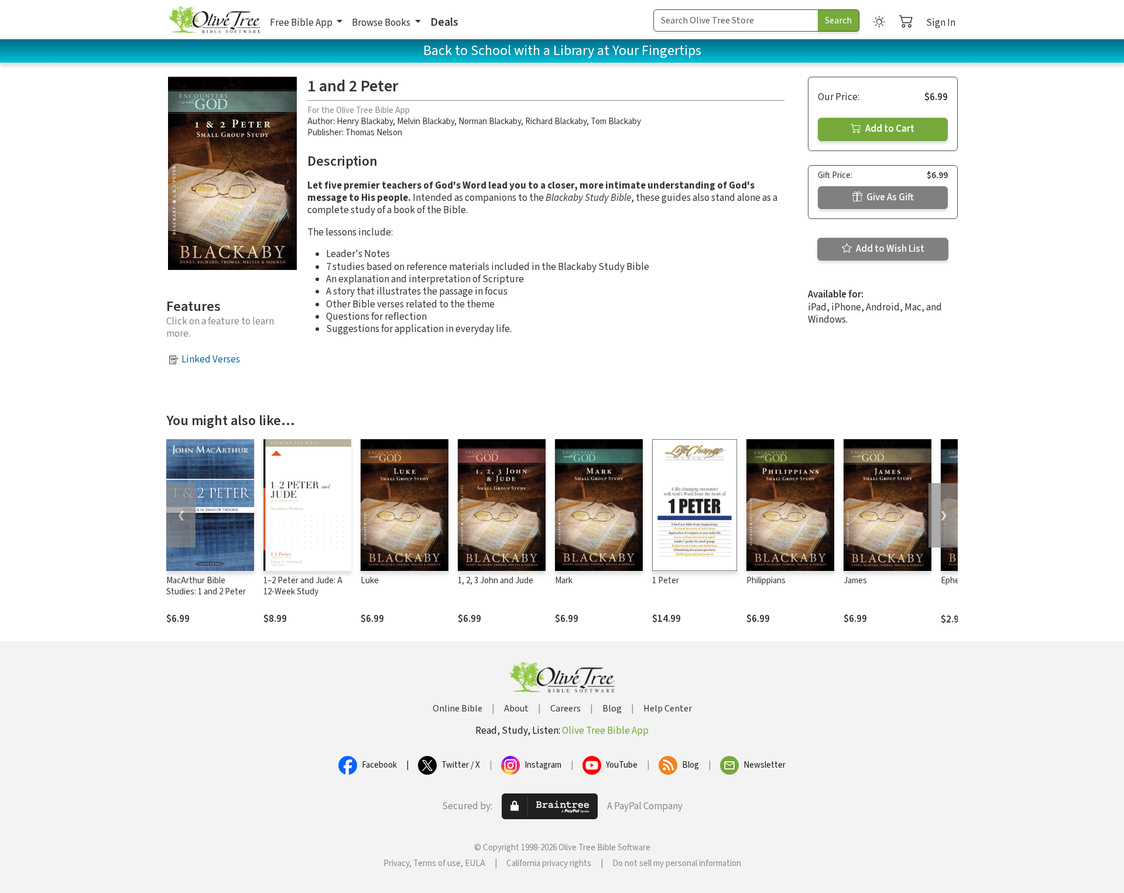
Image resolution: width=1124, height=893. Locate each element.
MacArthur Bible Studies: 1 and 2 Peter (206, 586)
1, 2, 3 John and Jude (495, 580)
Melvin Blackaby (425, 121)
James (855, 580)
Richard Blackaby (556, 121)
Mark (564, 580)
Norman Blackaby (489, 121)
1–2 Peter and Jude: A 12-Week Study (302, 586)
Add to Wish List (889, 249)
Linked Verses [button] (210, 360)
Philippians (766, 580)
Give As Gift (889, 197)
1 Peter (665, 580)
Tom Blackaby (616, 121)
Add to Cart (888, 129)
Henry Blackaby (365, 121)
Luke (370, 580)
